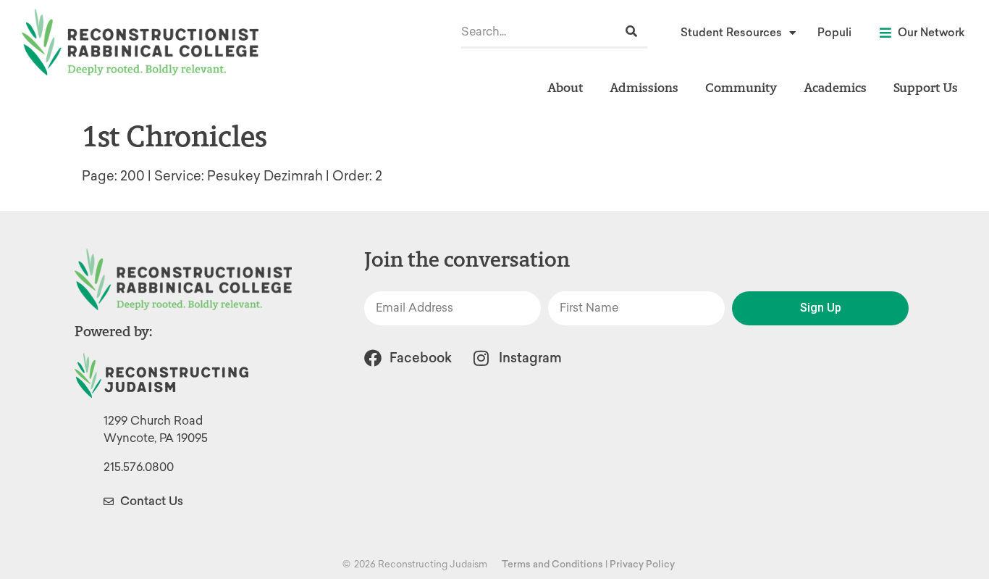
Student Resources (731, 32)
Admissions (644, 87)
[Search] (631, 31)
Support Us (925, 87)
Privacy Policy (642, 564)
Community (741, 87)
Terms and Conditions (552, 564)
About (565, 87)
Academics (835, 87)
